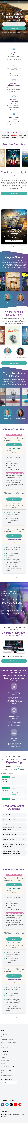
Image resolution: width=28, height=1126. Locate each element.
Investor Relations (6, 1070)
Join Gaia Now (14, 222)
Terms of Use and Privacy (8, 1042)
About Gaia (4, 1034)
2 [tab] (15, 246)
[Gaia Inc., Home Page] (5, 2)
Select (14, 499)
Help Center (4, 1055)
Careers (3, 1057)
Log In (24, 2)
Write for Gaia (5, 1060)
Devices (3, 1037)
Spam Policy (4, 1045)
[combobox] (9, 1082)
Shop (2, 1073)
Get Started (14, 28)
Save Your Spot (14, 225)
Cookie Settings (5, 1048)
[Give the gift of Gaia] (19, 2)
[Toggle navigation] (1, 2)
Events (3, 1063)
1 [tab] (13, 246)
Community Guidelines (7, 1039)
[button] (14, 815)
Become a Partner (6, 1075)
